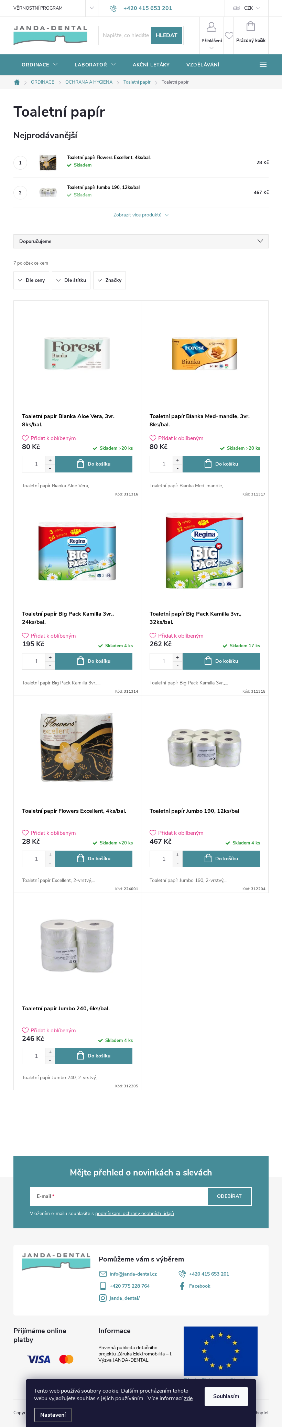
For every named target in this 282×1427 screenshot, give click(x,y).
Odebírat (229, 1196)
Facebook (199, 1286)
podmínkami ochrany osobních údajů (134, 1213)
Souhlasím (226, 1396)
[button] (50, 460)
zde (188, 1398)
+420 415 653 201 (209, 1274)
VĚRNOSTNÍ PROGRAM (38, 8)
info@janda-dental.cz (133, 1274)
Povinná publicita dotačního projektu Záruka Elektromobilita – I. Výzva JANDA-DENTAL (135, 1353)
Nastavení (53, 1415)
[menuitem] (39, 65)
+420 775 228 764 (130, 1286)
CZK (248, 8)
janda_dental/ (125, 1298)
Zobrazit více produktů (138, 215)
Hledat (166, 35)
